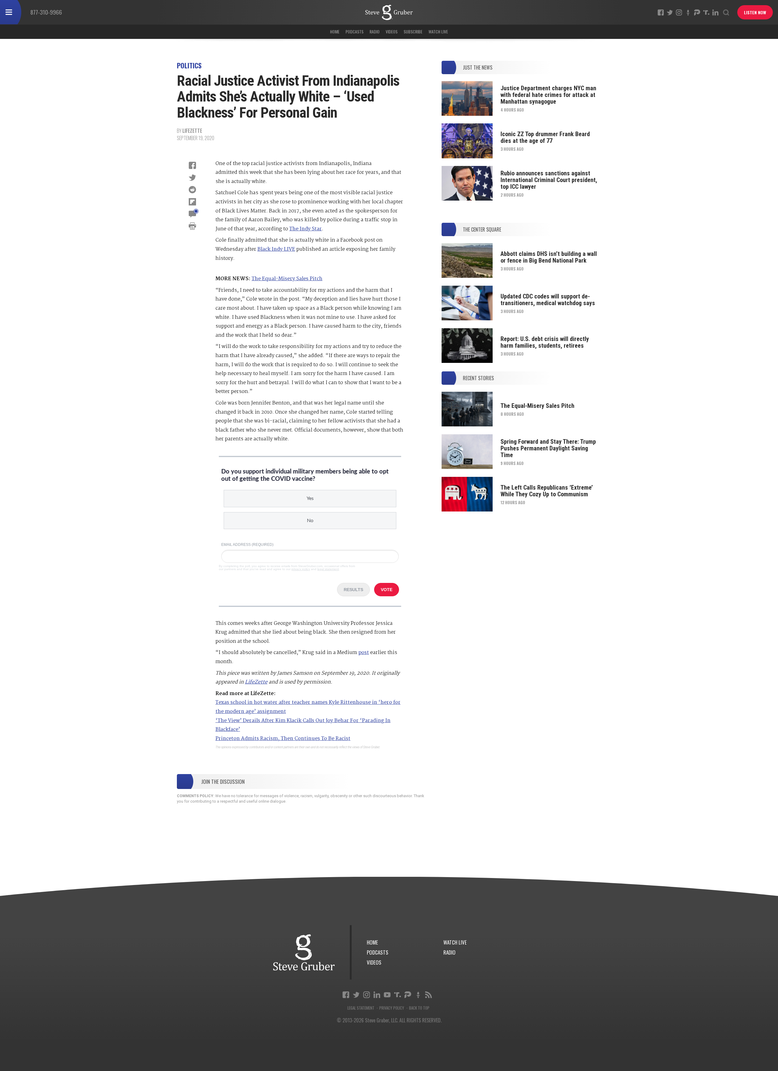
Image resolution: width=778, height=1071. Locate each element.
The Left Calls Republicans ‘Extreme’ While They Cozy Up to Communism (547, 491)
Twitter (670, 12)
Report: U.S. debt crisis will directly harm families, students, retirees (545, 342)
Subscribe (413, 31)
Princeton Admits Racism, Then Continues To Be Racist (282, 739)
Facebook (661, 12)
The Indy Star (305, 229)
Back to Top (419, 1008)
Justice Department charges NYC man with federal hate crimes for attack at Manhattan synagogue (548, 94)
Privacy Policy (391, 1008)
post (363, 653)
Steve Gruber (304, 952)
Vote (386, 589)
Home (334, 31)
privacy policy (300, 569)
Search (726, 12)
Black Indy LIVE (276, 249)
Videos (392, 31)
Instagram (679, 12)
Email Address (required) (247, 544)
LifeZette (192, 130)
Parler (697, 12)
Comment (192, 214)
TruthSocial (706, 12)
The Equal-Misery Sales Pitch (287, 279)
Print (192, 226)
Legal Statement (360, 1008)
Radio (375, 31)
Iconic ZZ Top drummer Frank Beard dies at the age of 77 (545, 137)
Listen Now (755, 12)
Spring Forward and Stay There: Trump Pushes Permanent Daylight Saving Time (548, 448)
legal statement (328, 569)
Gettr (688, 12)
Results (353, 589)
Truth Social (397, 994)
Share (192, 165)
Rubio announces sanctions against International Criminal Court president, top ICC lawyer (549, 180)
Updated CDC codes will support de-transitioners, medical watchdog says (548, 300)
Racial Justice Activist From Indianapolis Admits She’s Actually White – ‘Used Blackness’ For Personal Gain (389, 12)
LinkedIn (715, 12)
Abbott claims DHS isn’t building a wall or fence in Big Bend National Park (549, 257)
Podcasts (354, 31)
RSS (428, 994)
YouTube (387, 994)
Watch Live (438, 31)
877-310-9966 (46, 12)
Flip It (192, 201)
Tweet (192, 177)
